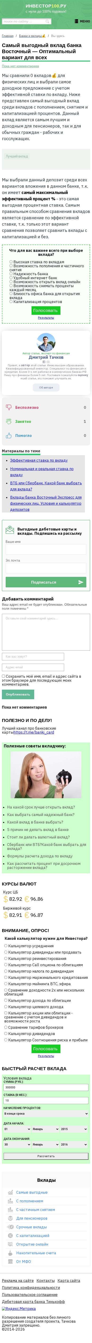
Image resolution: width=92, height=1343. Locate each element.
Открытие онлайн (32, 1244)
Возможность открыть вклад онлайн (46, 281)
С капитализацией (32, 1235)
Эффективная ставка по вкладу (39, 460)
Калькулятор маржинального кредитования (48, 977)
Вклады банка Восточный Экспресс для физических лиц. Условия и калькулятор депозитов (46, 503)
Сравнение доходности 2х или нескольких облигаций (44, 992)
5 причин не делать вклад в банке (38, 829)
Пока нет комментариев (20, 66)
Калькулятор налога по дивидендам (41, 971)
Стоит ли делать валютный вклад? (38, 837)
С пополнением (29, 1201)
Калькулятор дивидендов (31, 1033)
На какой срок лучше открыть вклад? (41, 807)
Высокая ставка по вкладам (38, 262)
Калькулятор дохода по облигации (39, 1000)
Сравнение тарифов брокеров (35, 1027)
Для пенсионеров (31, 1218)
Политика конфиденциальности (31, 1287)
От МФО (23, 1261)
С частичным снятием (35, 1209)
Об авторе (46, 387)
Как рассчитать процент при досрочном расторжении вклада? (43, 865)
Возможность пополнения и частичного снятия (46, 267)
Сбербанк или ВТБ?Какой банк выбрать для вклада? (46, 846)
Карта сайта (69, 1280)
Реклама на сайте (18, 1280)
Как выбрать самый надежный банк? (40, 814)
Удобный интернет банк (35, 277)
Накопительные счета (36, 1253)
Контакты (46, 1280)
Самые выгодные (32, 1192)
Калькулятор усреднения (31, 946)
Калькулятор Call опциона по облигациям (45, 964)
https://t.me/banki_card (33, 732)
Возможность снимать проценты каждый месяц (41, 287)
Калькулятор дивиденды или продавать (44, 952)
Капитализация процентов (37, 301)
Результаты (46, 318)
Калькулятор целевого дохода (35, 1006)
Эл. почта (13, 560)
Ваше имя (13, 542)
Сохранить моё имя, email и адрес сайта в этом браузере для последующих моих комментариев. (41, 680)
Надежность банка (30, 273)
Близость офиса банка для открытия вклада (44, 295)
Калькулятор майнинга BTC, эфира (39, 983)
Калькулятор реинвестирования (37, 958)
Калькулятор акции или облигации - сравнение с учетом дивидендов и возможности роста (38, 1017)
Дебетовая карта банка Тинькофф (33, 1301)
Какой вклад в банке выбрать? (35, 822)
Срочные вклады (31, 1227)
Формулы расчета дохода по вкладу (40, 856)
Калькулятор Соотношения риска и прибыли (48, 1040)
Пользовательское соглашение (30, 1294)
